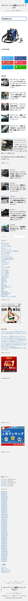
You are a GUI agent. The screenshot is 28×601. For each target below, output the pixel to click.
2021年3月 (4, 529)
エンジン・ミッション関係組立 (10, 251)
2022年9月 (4, 499)
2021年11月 (4, 516)
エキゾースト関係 (6, 246)
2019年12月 (4, 551)
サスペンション (5, 254)
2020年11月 (4, 535)
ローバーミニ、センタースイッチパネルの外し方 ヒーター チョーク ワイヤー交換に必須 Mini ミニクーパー (18, 83)
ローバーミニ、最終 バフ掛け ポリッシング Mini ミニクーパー (18, 117)
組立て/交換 (4, 294)
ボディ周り (4, 275)
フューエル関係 (5, 267)
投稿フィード (5, 568)
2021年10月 (4, 517)
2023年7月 (4, 491)
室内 (2, 283)
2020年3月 (4, 546)
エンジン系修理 (5, 252)
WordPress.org (5, 572)
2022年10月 (4, 498)
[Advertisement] (14, 400)
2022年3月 (4, 509)
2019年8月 (4, 558)
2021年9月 (4, 519)
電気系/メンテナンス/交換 (8, 296)
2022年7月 (4, 503)
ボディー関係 (5, 273)
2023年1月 (4, 494)
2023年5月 (4, 493)
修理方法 (3, 278)
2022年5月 (4, 506)
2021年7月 (4, 522)
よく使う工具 (5, 244)
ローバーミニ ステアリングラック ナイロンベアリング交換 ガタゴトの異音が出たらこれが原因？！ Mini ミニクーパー (18, 215)
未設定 (3, 288)
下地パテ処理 (5, 277)
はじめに (3, 479)
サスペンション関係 (6, 257)
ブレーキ (3, 269)
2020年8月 (4, 538)
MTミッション (5, 243)
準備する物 (4, 291)
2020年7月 (4, 540)
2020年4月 (4, 545)
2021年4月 (4, 527)
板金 (2, 290)
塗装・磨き (4, 282)
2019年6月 (4, 561)
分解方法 (3, 280)
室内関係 (3, 285)
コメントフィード (6, 570)
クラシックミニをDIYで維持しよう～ (14, 593)
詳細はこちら (5, 163)
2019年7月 (4, 559)
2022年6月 (4, 504)
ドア (2, 265)
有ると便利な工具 (6, 286)
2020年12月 (4, 533)
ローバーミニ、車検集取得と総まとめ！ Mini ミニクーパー (18, 229)
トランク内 (4, 264)
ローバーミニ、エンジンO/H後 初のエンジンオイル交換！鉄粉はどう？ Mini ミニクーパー (14, 333)
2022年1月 (4, 512)
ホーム (5, 581)
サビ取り (3, 260)
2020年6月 (4, 541)
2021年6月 (4, 524)
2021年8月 (4, 520)
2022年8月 (4, 501)
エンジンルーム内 (6, 249)
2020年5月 (4, 543)
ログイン (3, 567)
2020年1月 (4, 550)
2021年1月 (4, 532)
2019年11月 (4, 553)
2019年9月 (4, 556)
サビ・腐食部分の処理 (7, 259)
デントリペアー (5, 262)
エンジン (3, 247)
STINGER (20, 598)
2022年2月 (4, 511)
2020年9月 (4, 537)
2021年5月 (4, 525)
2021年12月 (4, 514)
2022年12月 (4, 496)
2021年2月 (4, 530)
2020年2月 (4, 548)
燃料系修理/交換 (5, 293)
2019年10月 (4, 554)
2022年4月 (4, 507)
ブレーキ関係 (5, 270)
